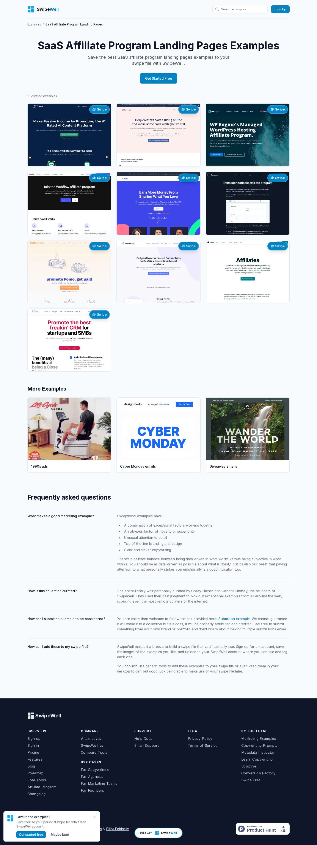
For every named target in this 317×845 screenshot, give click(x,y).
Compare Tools (94, 752)
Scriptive (248, 766)
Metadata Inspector (258, 752)
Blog (31, 766)
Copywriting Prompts (259, 745)
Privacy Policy (200, 738)
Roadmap (35, 773)
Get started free (31, 834)
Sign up (34, 738)
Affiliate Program (41, 787)
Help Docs (143, 738)
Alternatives (91, 738)
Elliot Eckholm (117, 829)
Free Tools (36, 780)
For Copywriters (95, 769)
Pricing (33, 752)
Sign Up (280, 9)
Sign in (33, 745)
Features (34, 759)
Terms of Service (202, 745)
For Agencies (92, 776)
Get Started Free (158, 78)
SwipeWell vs (92, 745)
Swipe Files (251, 780)
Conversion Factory (258, 773)
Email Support (146, 745)
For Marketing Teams (99, 783)
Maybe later (60, 834)
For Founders (92, 790)
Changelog (36, 794)
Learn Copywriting (257, 759)
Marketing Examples (258, 738)
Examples (34, 24)
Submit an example (234, 619)
